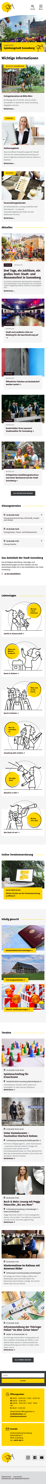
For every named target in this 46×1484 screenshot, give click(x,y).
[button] (32, 7)
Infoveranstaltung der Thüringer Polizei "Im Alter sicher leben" (22, 1328)
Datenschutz (6, 1477)
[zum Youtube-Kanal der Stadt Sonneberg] (41, 1457)
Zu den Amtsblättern (12, 574)
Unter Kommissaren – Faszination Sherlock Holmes (21, 1135)
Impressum (17, 1477)
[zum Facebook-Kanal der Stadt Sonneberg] (34, 1457)
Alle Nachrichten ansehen (23, 493)
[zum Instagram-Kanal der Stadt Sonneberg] (27, 1457)
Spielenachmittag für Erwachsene (16, 1076)
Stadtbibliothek (16, 1414)
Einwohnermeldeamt (18, 1416)
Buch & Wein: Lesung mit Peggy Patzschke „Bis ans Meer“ (22, 1203)
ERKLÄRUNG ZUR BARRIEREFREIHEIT (16, 1479)
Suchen (23, 1381)
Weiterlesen (8, 1090)
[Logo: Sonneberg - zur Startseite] (15, 7)
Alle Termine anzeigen (23, 1360)
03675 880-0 (18, 1440)
